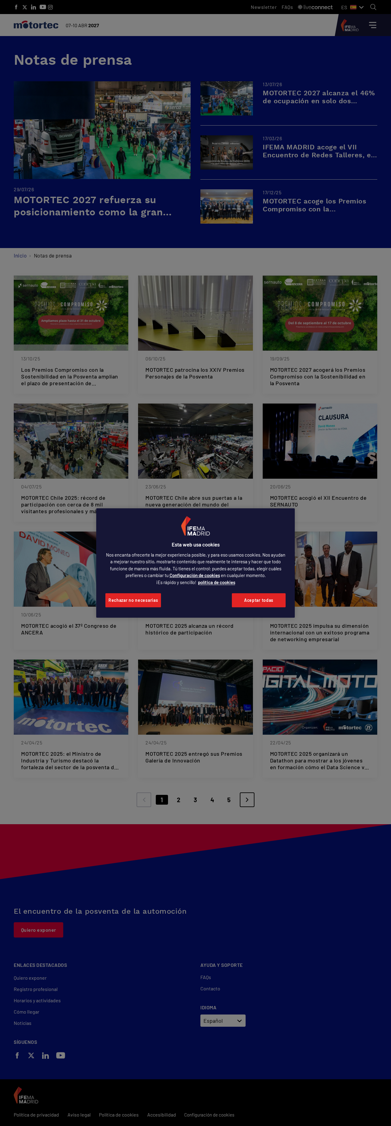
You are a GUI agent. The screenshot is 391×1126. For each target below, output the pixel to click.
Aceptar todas (258, 600)
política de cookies (216, 582)
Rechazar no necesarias (133, 600)
